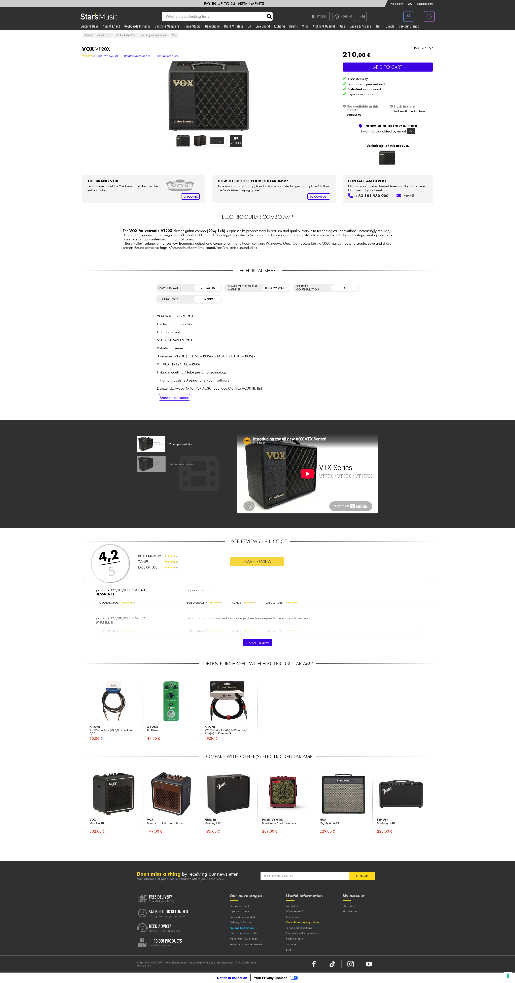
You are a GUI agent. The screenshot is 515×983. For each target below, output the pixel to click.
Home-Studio (192, 26)
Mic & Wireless (234, 26)
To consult (319, 196)
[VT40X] (387, 158)
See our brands (409, 26)
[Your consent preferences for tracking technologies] (508, 976)
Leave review (257, 561)
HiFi (379, 26)
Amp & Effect (112, 26)
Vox (174, 35)
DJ (250, 26)
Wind (305, 26)
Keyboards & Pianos (137, 26)
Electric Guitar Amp (125, 35)
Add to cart (387, 67)
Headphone (212, 26)
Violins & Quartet (324, 26)
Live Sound (263, 26)
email (409, 195)
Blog (288, 949)
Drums (294, 26)
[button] (183, 141)
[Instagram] (351, 964)
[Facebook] (314, 964)
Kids (342, 26)
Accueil (88, 35)
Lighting (280, 26)
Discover (190, 196)
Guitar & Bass (89, 26)
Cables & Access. (361, 26)
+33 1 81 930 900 (170, 931)
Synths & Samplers (167, 26)
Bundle (390, 26)
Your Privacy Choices (270, 978)
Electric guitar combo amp (153, 35)
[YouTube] (369, 964)
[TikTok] (332, 964)
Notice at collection (232, 978)
